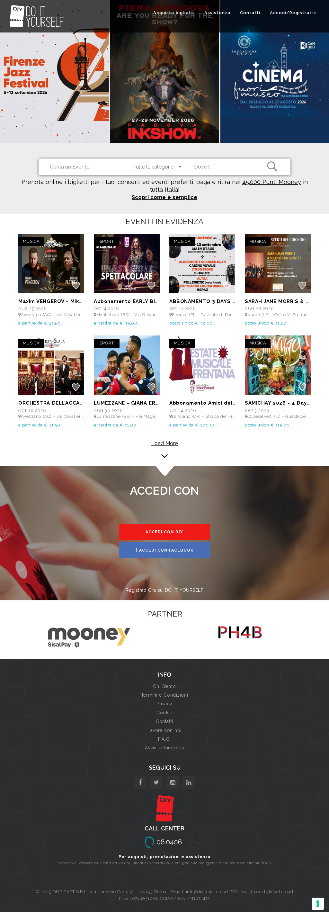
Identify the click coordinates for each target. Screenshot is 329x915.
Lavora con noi (164, 730)
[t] (156, 782)
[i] (189, 782)
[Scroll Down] (164, 451)
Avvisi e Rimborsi (164, 747)
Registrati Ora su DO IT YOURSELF (165, 590)
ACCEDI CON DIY (164, 532)
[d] (172, 782)
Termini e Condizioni (164, 695)
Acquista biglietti (174, 12)
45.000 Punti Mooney (271, 181)
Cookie (164, 712)
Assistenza (217, 12)
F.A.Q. (164, 739)
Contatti (250, 12)
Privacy (164, 703)
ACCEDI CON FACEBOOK (165, 550)
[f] (140, 782)
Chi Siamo (164, 686)
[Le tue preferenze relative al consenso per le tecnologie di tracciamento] (318, 904)
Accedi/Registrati (291, 12)
